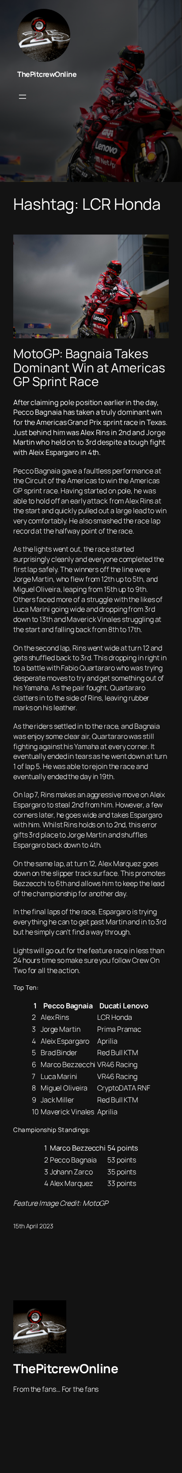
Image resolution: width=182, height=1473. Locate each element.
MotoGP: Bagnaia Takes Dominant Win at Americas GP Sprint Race (89, 368)
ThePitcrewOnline (46, 74)
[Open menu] (22, 96)
